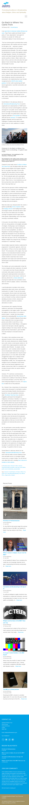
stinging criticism (8, 208)
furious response (16, 206)
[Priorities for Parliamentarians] (15, 503)
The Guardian (16, 115)
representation (17, 468)
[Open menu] (26, 16)
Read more (8, 566)
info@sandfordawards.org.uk (11, 732)
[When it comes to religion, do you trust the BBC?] (15, 545)
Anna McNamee (14, 27)
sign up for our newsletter (8, 781)
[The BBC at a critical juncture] (15, 680)
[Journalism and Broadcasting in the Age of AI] (15, 579)
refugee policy (8, 475)
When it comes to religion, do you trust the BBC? (13, 752)
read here (12, 117)
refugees (13, 475)
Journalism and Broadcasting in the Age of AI (12, 756)
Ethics (17, 465)
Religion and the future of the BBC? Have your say (13, 760)
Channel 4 (13, 465)
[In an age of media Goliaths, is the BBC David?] (15, 645)
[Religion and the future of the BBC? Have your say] (15, 613)
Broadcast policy (6, 465)
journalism (12, 467)
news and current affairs (20, 467)
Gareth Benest (12, 471)
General (20, 465)
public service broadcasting (7, 468)
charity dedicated (18, 278)
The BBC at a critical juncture (11, 689)
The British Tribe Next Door (11, 395)
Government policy (6, 467)
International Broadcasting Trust (12, 104)
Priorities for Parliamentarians (11, 520)
